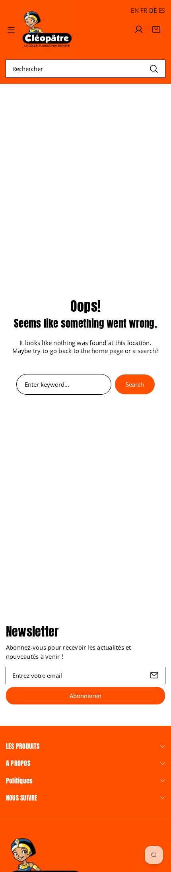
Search (135, 384)
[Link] (47, 29)
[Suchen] (154, 68)
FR (143, 10)
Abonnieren (85, 696)
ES (162, 10)
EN (134, 10)
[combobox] (85, 68)
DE (153, 10)
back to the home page (90, 351)
